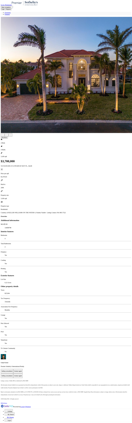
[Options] (3, 135)
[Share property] (10, 135)
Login (3, 9)
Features (7, 14)
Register (8, 9)
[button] (66, 75)
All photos (4, 137)
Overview (8, 12)
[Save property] (7, 135)
